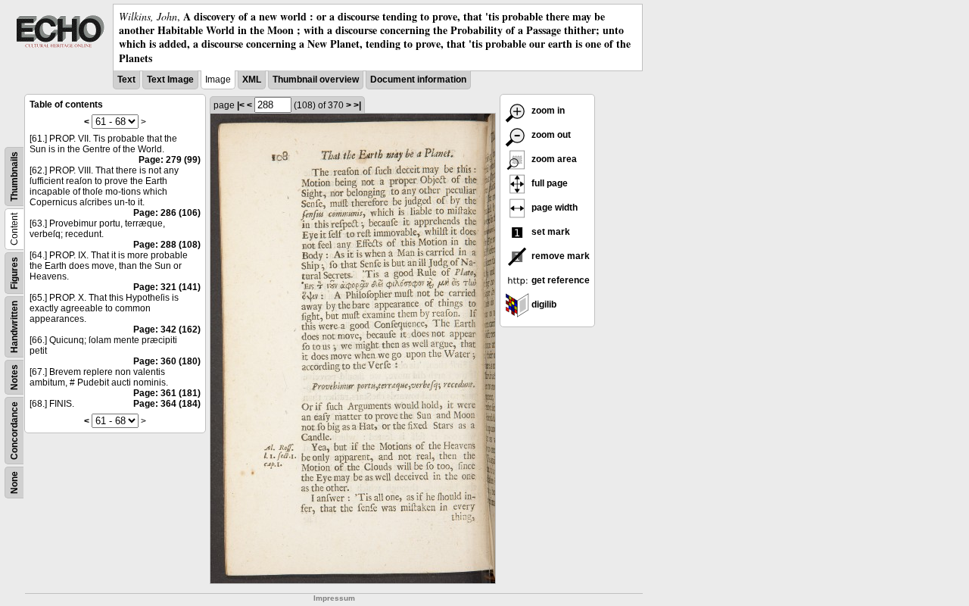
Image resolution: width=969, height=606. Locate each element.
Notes (14, 377)
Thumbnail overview (316, 79)
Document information (418, 79)
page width (553, 207)
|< (241, 105)
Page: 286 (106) (167, 213)
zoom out (550, 135)
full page (548, 183)
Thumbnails (14, 176)
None (14, 482)
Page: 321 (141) (167, 287)
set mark (549, 231)
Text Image (170, 79)
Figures (14, 273)
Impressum (334, 598)
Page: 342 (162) (167, 329)
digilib (542, 304)
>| (357, 105)
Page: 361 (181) (167, 393)
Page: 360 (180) (167, 361)
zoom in (547, 110)
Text (126, 79)
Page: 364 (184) (167, 403)
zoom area (553, 159)
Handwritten (14, 327)
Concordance (14, 430)
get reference (559, 280)
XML (251, 79)
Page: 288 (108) (167, 244)
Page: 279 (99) (170, 160)
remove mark (559, 256)
